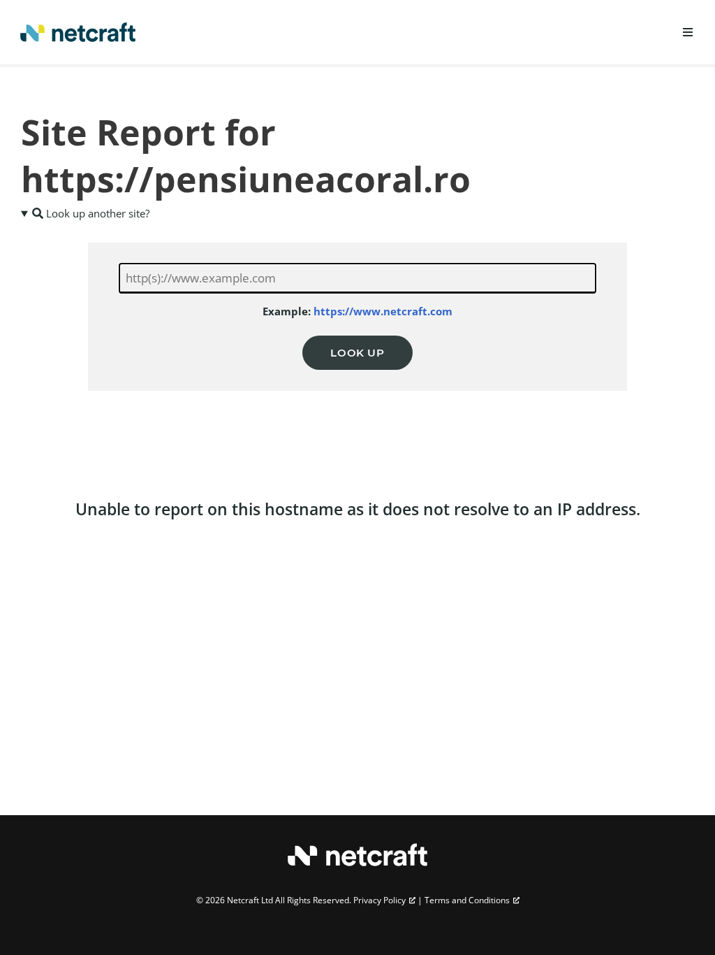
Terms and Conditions (467, 900)
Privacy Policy (379, 900)
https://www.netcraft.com (383, 311)
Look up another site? (96, 213)
